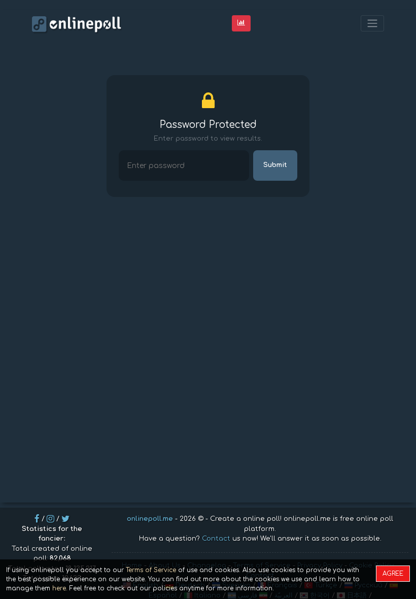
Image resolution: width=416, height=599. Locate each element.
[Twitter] (65, 518)
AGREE (393, 573)
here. (59, 588)
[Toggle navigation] (372, 23)
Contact (216, 538)
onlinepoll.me (150, 518)
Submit (275, 165)
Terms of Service (151, 570)
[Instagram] (50, 518)
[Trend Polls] (241, 23)
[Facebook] (37, 518)
